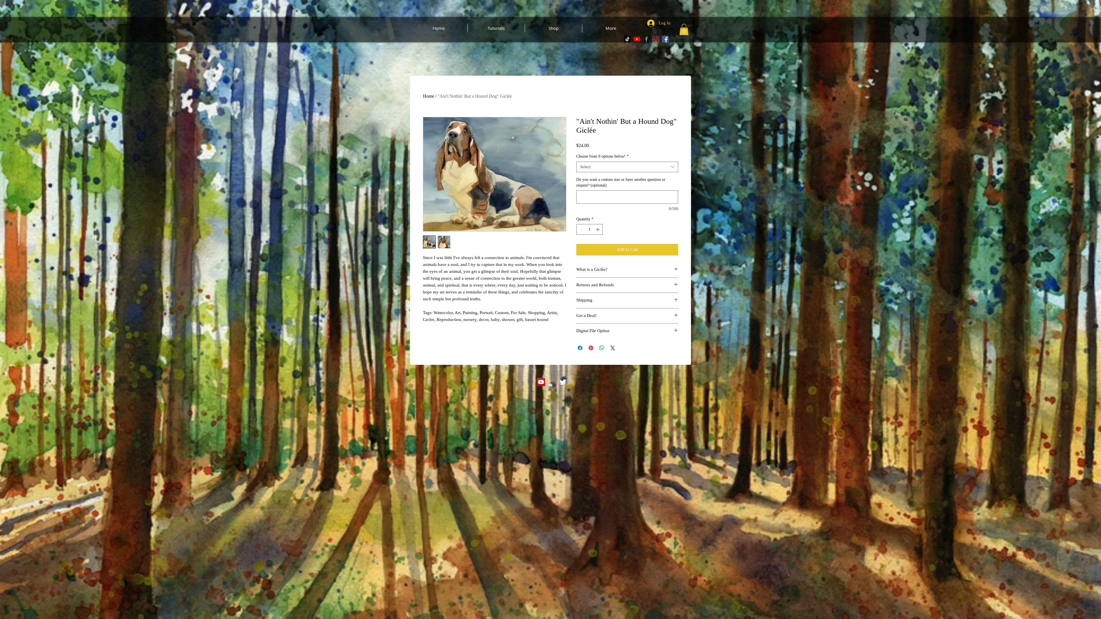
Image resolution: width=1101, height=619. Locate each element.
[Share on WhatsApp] (601, 347)
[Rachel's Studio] (563, 382)
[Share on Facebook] (580, 347)
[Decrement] (580, 229)
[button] (684, 29)
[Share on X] (612, 347)
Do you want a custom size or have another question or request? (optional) (620, 182)
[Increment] (598, 229)
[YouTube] (637, 39)
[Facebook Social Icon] (665, 39)
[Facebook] (646, 39)
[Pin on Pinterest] (590, 347)
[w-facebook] (552, 387)
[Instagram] (656, 39)
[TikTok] (627, 39)
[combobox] (627, 167)
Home (428, 96)
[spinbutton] (589, 229)
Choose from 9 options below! (602, 156)
